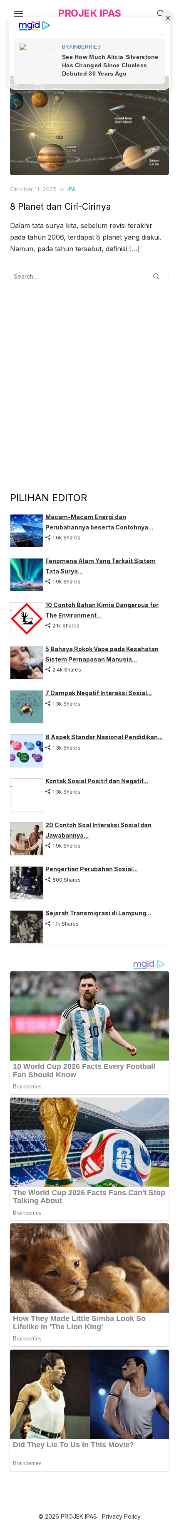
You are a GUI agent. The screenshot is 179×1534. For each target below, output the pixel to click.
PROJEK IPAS (89, 13)
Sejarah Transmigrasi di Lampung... (98, 912)
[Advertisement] (89, 388)
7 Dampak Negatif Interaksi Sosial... (98, 692)
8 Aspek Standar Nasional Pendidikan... (104, 736)
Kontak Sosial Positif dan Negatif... (96, 780)
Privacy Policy (121, 1516)
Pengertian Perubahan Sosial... (91, 868)
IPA (71, 189)
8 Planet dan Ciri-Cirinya (60, 206)
